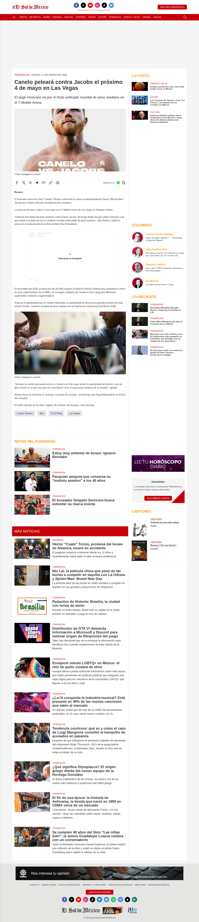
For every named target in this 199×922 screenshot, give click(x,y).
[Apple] (127, 899)
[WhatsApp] (30, 182)
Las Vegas (74, 413)
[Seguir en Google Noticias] (123, 182)
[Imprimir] (57, 182)
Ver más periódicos (172, 7)
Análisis (68, 17)
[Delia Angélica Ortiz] (137, 252)
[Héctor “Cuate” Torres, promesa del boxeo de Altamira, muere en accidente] (32, 550)
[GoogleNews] (120, 899)
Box (42, 413)
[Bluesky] (111, 5)
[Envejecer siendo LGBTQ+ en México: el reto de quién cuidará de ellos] (32, 673)
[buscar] (185, 17)
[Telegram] (37, 182)
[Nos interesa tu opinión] (99, 873)
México (23, 17)
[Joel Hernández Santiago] (137, 237)
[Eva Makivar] (137, 282)
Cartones (80, 17)
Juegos (157, 17)
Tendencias (115, 17)
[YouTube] (90, 5)
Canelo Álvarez (25, 413)
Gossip (92, 17)
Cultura (102, 17)
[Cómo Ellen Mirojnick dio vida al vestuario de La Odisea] (140, 321)
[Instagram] (97, 5)
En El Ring (56, 413)
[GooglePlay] (134, 899)
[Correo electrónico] (43, 182)
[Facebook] (76, 5)
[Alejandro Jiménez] (137, 267)
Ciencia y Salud (131, 17)
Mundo (46, 17)
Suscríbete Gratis (158, 498)
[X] (83, 5)
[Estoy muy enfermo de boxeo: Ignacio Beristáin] (32, 458)
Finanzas (57, 17)
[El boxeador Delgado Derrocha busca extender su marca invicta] (32, 505)
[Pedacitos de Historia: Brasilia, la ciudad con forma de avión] (32, 607)
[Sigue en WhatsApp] (118, 182)
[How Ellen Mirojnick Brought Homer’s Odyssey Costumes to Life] (140, 308)
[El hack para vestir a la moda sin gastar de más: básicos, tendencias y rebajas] (140, 351)
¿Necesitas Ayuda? (99, 892)
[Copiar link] (50, 182)
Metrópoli (35, 17)
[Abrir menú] (14, 17)
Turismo (146, 17)
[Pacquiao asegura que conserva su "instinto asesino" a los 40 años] (32, 481)
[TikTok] (104, 5)
